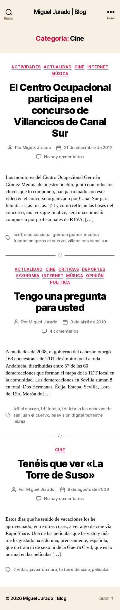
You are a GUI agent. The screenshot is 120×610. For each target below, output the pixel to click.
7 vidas (20, 569)
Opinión (95, 275)
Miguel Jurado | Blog (60, 12)
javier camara (43, 569)
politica (60, 282)
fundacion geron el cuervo (39, 240)
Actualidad (58, 66)
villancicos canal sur (88, 240)
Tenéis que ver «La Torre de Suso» (60, 469)
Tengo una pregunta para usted (60, 302)
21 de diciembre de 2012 (88, 147)
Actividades (26, 66)
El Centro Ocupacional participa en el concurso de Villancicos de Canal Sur (60, 110)
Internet (98, 66)
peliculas (100, 569)
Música (59, 73)
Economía (27, 275)
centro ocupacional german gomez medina (56, 234)
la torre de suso (74, 569)
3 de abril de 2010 (88, 322)
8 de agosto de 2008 (88, 489)
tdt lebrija (50, 408)
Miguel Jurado (37, 147)
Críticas (68, 269)
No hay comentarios (64, 156)
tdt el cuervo (26, 408)
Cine (80, 66)
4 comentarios (64, 331)
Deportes (93, 269)
